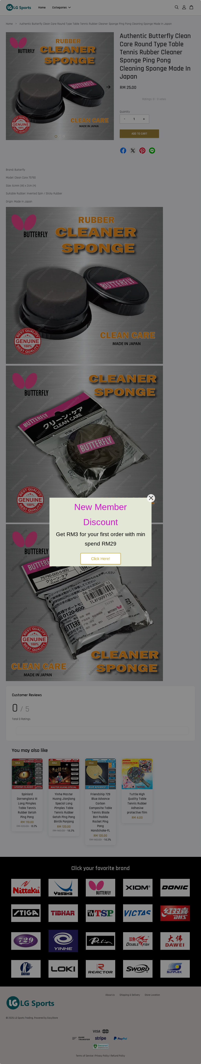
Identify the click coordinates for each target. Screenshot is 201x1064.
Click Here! (100, 559)
